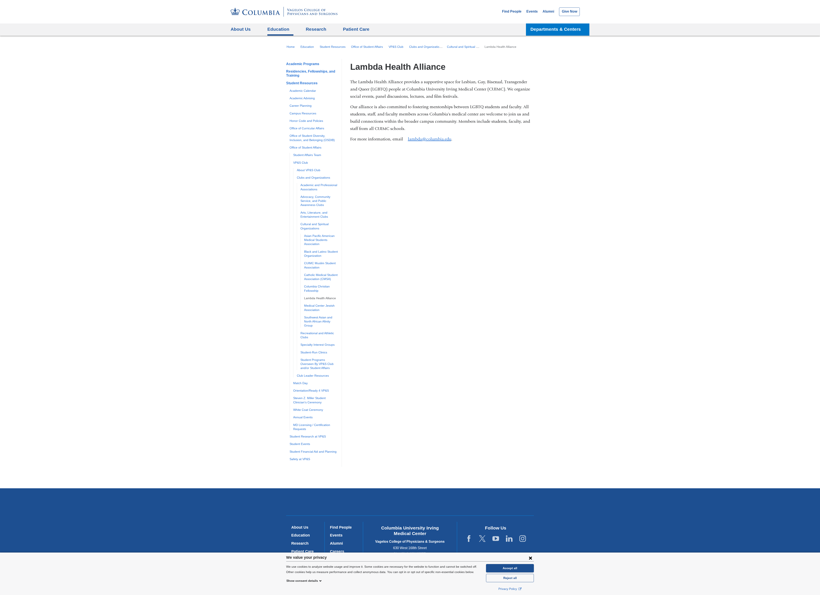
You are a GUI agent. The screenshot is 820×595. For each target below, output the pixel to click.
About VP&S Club (308, 170)
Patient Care (356, 29)
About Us (299, 527)
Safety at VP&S (300, 459)
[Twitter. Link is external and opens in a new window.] (482, 538)
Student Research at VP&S (308, 436)
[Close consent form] (530, 557)
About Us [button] (241, 29)
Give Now (569, 11)
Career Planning (301, 105)
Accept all (510, 568)
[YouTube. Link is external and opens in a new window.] (495, 538)
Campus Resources (303, 113)
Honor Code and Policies (306, 120)
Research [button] (316, 29)
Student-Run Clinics (313, 352)
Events (532, 11)
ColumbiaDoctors (471, 502)
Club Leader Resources (313, 375)
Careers (337, 551)
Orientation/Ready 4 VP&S (311, 390)
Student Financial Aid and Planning (313, 451)
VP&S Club (396, 46)
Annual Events (303, 417)
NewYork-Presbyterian (410, 503)
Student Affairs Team (307, 155)
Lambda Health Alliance (320, 298)
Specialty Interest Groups (317, 344)
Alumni (548, 11)
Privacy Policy (508, 589)
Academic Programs (302, 64)
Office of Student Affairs (367, 46)
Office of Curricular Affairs (307, 128)
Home (291, 46)
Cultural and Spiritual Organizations (471, 46)
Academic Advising (302, 98)
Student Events (300, 444)
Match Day (300, 383)
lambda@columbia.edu (429, 139)
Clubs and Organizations (425, 46)
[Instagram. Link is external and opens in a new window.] (522, 538)
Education (307, 46)
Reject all (510, 578)
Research (300, 543)
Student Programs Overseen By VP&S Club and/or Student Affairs (317, 364)
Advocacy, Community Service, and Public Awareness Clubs (315, 201)
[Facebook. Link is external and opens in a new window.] (468, 538)
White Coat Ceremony (308, 409)
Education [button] (278, 29)
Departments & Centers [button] (555, 29)
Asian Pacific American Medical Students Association (319, 240)
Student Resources (333, 46)
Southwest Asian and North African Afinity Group (318, 321)
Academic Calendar (303, 90)
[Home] (284, 12)
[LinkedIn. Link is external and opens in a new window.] (509, 538)
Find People (511, 11)
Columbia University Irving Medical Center (352, 502)
